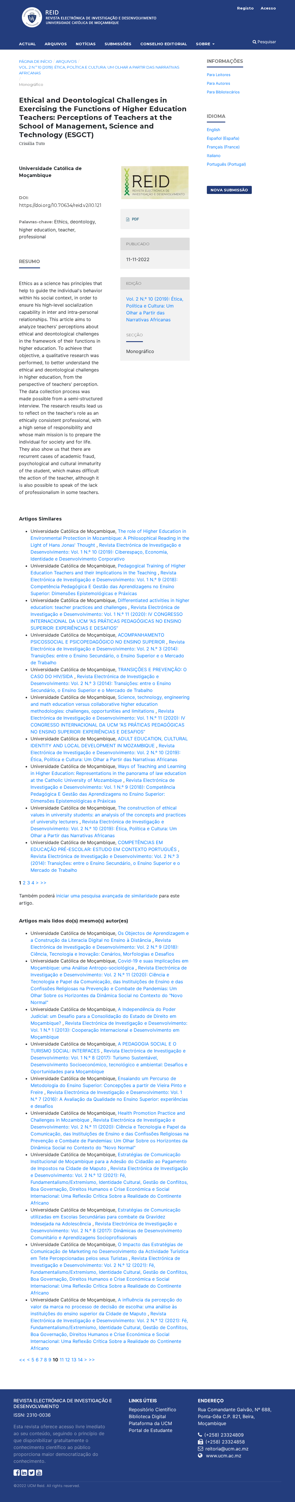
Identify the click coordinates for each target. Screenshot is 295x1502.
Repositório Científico (152, 1409)
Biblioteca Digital (147, 1416)
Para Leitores (218, 74)
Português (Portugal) (226, 164)
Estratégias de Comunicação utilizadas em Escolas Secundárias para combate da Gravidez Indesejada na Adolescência (106, 1216)
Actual (27, 43)
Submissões (118, 43)
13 (73, 1360)
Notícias (86, 43)
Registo (245, 8)
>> (43, 883)
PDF (135, 219)
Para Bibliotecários (223, 92)
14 (80, 1360)
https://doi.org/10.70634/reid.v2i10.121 (60, 205)
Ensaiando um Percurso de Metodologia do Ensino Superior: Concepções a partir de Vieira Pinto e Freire (108, 1085)
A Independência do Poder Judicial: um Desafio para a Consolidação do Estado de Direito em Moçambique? (103, 1016)
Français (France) (223, 146)
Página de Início (35, 61)
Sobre (203, 43)
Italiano (213, 155)
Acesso (268, 8)
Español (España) (223, 138)
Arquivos (56, 43)
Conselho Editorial (163, 43)
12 (67, 1360)
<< (22, 1360)
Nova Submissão (229, 190)
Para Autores (218, 83)
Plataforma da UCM (150, 1423)
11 (62, 1360)
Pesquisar (266, 41)
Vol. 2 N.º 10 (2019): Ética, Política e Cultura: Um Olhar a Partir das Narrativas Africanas (99, 70)
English (213, 129)
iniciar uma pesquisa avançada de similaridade (107, 896)
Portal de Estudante (150, 1430)
